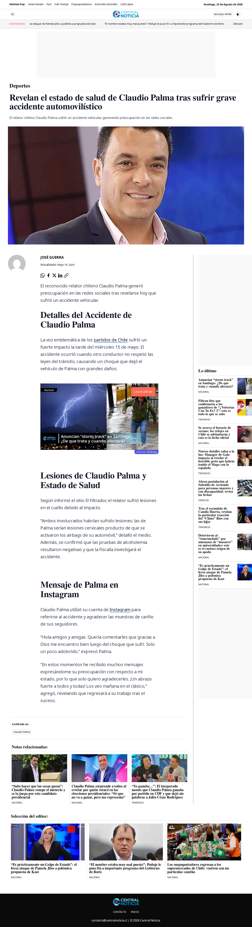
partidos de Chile (111, 340)
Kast (49, 4)
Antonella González (106, 4)
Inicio (135, 912)
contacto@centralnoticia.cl (109, 920)
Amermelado (36, 4)
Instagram (120, 609)
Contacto (119, 912)
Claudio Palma (21, 732)
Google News (223, 14)
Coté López (126, 4)
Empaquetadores (81, 4)
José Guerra (52, 257)
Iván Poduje (61, 4)
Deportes (19, 85)
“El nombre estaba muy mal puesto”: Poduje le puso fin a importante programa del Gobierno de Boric (127, 23)
